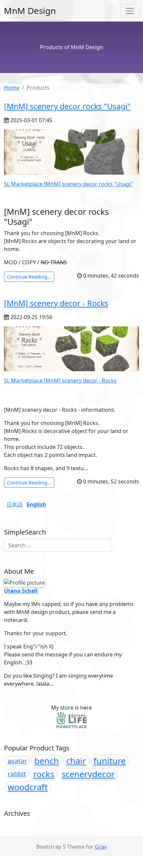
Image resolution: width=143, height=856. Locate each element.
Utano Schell (21, 590)
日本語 (15, 504)
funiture (109, 761)
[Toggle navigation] (129, 11)
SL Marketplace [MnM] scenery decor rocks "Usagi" (68, 184)
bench (46, 761)
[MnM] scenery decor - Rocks (56, 303)
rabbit (112, 121)
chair (76, 761)
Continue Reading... (29, 277)
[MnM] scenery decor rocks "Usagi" (67, 106)
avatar (17, 760)
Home (11, 87)
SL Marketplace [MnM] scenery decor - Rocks (60, 380)
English (36, 504)
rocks (94, 121)
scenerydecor (69, 121)
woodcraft (28, 787)
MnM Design (30, 11)
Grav (101, 846)
